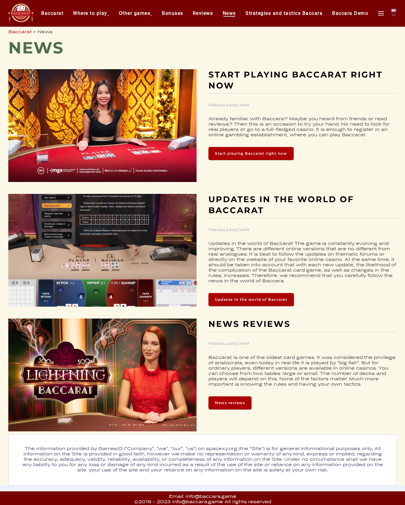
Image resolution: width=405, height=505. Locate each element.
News (229, 13)
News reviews (230, 402)
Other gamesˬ (135, 13)
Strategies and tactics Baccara (284, 13)
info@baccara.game (211, 497)
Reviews (203, 13)
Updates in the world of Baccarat (251, 299)
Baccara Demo (350, 13)
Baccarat (52, 13)
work (244, 105)
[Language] (394, 13)
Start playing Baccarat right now (251, 153)
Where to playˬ (91, 13)
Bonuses (172, 13)
